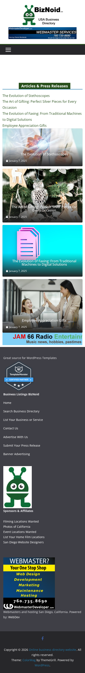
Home (7, 403)
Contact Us (10, 428)
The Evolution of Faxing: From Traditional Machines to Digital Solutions (44, 262)
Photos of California (16, 527)
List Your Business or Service (23, 420)
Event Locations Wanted (19, 532)
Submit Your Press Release (21, 445)
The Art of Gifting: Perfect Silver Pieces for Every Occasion (44, 208)
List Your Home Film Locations (24, 537)
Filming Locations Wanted (21, 521)
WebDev (14, 617)
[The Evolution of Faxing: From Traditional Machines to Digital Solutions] (42, 251)
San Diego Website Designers (23, 542)
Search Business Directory (21, 411)
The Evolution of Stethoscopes (26, 95)
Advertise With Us (15, 437)
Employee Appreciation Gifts (24, 125)
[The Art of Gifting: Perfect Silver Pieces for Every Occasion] (42, 195)
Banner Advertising (16, 454)
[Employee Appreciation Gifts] (42, 306)
